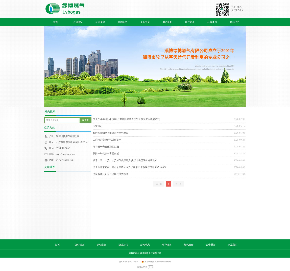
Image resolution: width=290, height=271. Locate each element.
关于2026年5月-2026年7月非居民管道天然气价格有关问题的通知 (126, 119)
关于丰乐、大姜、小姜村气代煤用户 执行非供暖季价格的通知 (125, 160)
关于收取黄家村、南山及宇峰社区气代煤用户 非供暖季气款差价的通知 (129, 167)
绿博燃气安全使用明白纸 (106, 146)
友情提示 (97, 126)
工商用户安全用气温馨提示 (107, 140)
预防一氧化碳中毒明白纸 (106, 153)
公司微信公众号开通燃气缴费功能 (110, 174)
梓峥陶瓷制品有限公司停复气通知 (110, 133)
